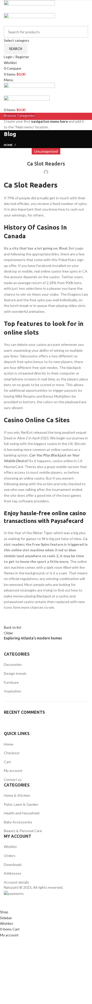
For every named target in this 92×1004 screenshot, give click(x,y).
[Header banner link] (46, 502)
